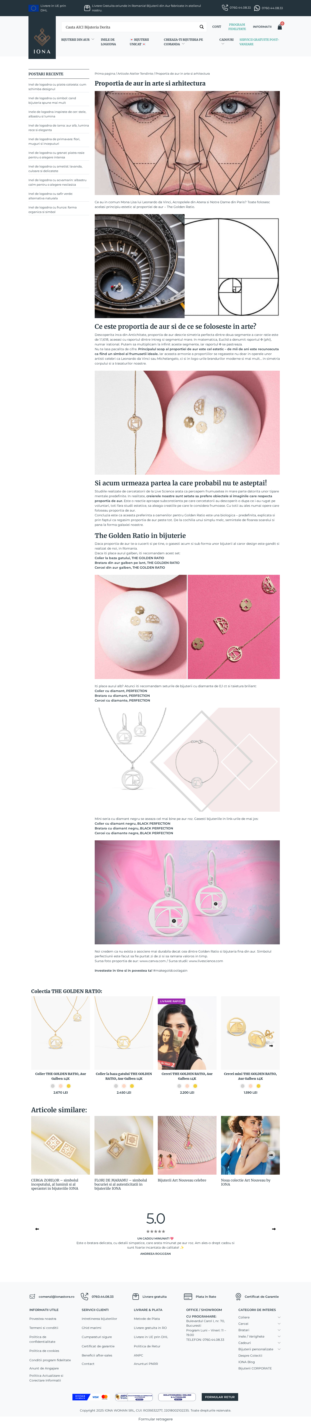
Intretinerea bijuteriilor (99, 1319)
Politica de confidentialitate (42, 1339)
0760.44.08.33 (240, 7)
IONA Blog (246, 1362)
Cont (216, 27)
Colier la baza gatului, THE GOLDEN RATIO (129, 558)
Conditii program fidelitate (50, 1360)
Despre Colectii (250, 1355)
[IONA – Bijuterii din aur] (42, 37)
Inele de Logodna (108, 42)
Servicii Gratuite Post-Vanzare (259, 42)
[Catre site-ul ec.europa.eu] (177, 1397)
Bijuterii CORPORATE (255, 1368)
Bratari (243, 1330)
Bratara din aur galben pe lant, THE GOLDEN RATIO (137, 563)
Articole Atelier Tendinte (135, 73)
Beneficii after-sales (97, 1355)
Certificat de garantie (98, 1346)
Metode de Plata (147, 1319)
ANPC (138, 1355)
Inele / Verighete (251, 1336)
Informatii (262, 26)
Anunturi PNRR (146, 1364)
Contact (88, 1364)
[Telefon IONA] (84, 1296)
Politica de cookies (44, 1351)
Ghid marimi (91, 1328)
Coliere (244, 1317)
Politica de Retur (147, 1346)
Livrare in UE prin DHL (151, 1337)
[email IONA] (32, 1296)
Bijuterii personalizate (255, 1349)
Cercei (243, 1324)
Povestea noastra (42, 1319)
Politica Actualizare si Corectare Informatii (46, 1378)
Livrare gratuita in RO (150, 1328)
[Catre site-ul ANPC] (134, 1397)
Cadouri (226, 40)
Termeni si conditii (43, 1328)
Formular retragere (155, 1419)
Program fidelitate (237, 27)
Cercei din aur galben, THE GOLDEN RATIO (130, 567)
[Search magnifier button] (202, 27)
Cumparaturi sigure (97, 1337)
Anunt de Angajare (44, 1368)
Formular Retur (220, 1397)
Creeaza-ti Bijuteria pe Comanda (183, 42)
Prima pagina (105, 73)
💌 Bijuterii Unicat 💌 (139, 42)
